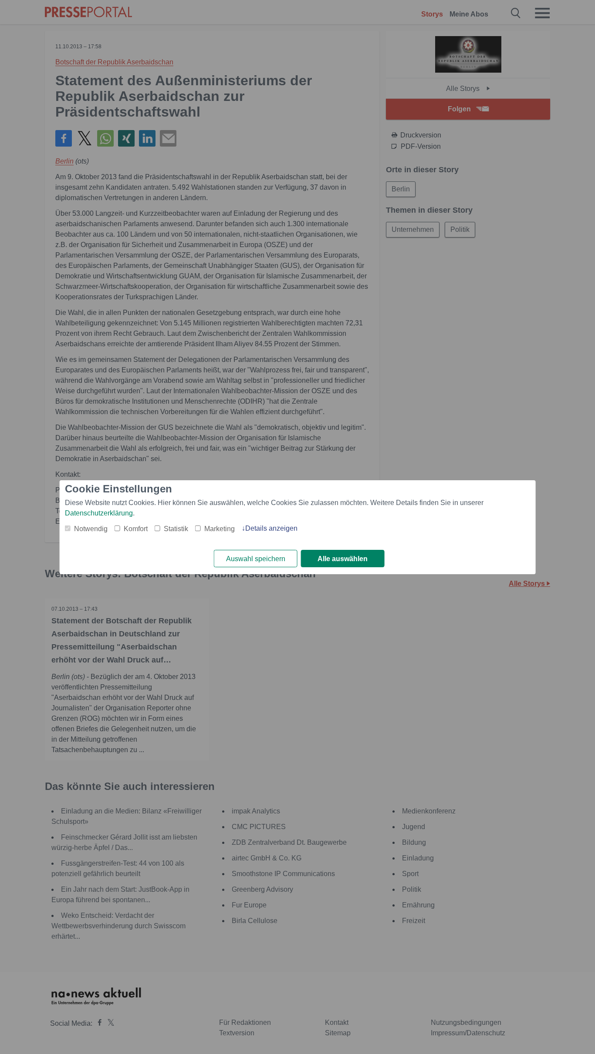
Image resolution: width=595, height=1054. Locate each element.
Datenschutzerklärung (99, 513)
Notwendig (91, 528)
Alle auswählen (343, 558)
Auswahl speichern (255, 558)
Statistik (176, 528)
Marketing (219, 528)
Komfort (136, 528)
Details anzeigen (271, 528)
